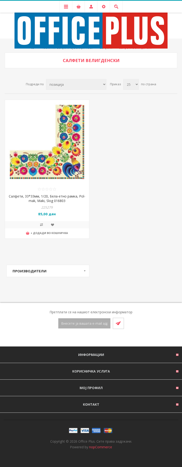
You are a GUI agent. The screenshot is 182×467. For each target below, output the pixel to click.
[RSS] (96, 338)
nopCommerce (100, 447)
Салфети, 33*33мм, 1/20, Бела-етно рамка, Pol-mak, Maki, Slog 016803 (47, 198)
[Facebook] (85, 338)
